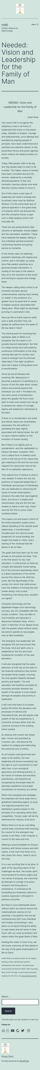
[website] (3, 1030)
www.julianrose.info (29, 976)
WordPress (24, 1061)
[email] (7, 1030)
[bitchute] (17, 1030)
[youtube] (12, 1030)
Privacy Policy (8, 1056)
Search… (5, 996)
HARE (5, 24)
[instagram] (28, 1030)
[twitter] (22, 1030)
